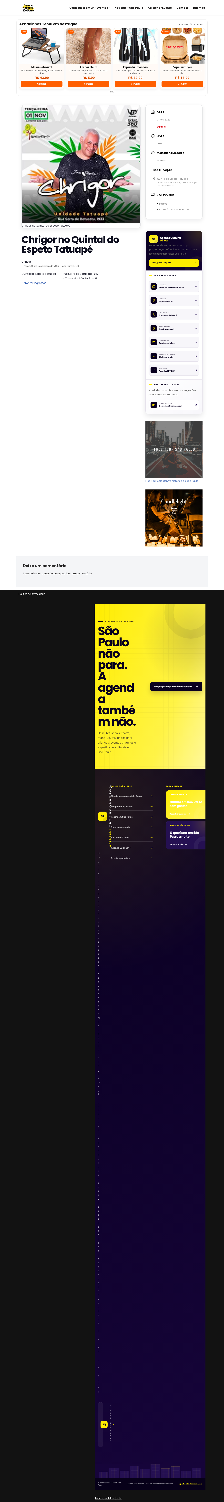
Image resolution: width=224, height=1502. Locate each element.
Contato (182, 8)
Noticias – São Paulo (129, 8)
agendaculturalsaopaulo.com (190, 1484)
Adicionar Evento (160, 8)
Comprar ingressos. (34, 283)
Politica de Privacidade (108, 1498)
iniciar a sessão (43, 573)
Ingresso (161, 160)
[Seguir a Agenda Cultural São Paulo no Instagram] (100, 1424)
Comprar (41, 84)
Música (163, 203)
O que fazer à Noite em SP (174, 209)
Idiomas (199, 8)
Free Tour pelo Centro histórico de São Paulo (171, 481)
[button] (109, 7)
